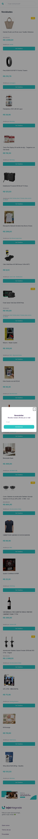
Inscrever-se (19, 427)
